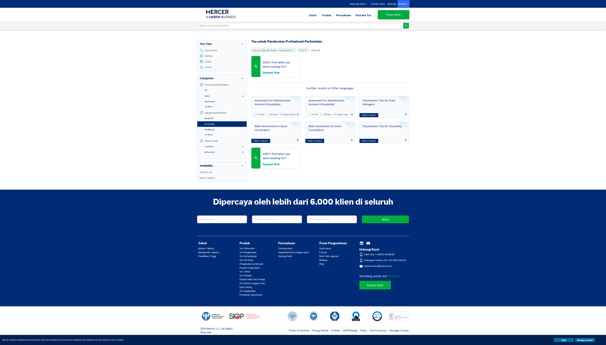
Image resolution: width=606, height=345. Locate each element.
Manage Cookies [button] (585, 340)
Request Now (271, 72)
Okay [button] (563, 340)
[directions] (406, 26)
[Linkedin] (361, 243)
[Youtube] (368, 243)
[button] (222, 50)
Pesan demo (393, 14)
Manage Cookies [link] (399, 330)
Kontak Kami (375, 285)
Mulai (385, 219)
